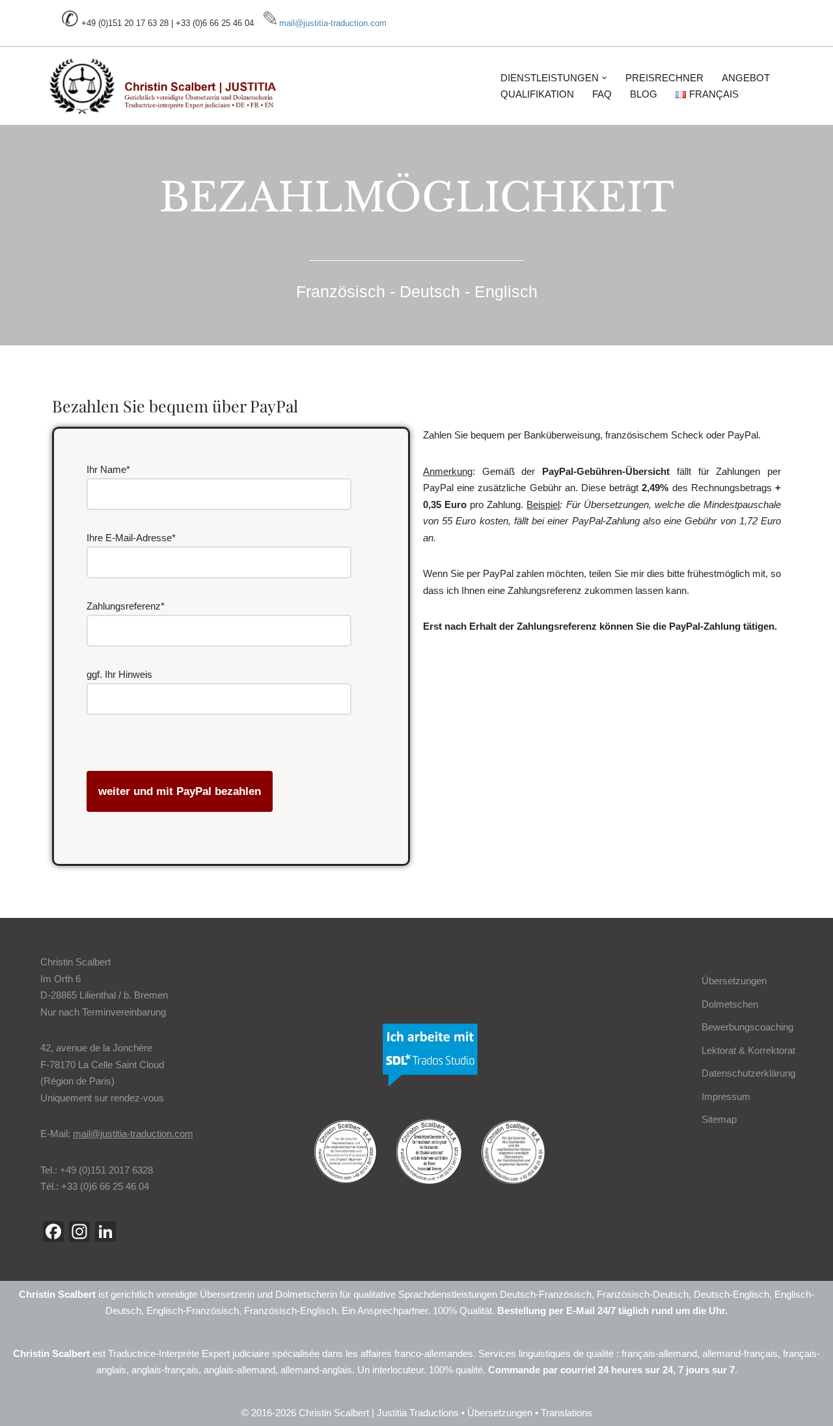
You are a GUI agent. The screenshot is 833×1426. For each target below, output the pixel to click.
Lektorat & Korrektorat (748, 1050)
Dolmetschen (730, 1004)
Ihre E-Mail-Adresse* (131, 537)
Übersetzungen (734, 980)
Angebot (746, 77)
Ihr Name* (108, 469)
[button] (604, 78)
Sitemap (719, 1119)
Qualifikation (537, 94)
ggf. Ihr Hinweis (119, 674)
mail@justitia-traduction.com (333, 23)
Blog (643, 94)
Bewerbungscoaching (747, 1026)
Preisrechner (664, 77)
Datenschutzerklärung (748, 1073)
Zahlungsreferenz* (126, 606)
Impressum (726, 1096)
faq (602, 94)
